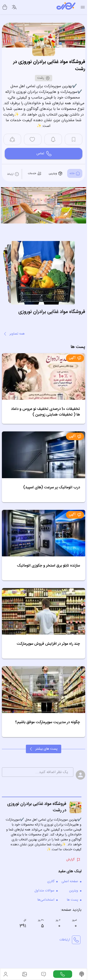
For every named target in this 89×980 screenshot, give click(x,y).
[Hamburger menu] (82, 7)
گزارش (70, 858)
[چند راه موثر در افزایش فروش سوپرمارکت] (43, 610)
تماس (40, 153)
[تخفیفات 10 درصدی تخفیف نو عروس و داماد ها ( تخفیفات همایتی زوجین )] (43, 375)
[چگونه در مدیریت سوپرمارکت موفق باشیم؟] (43, 688)
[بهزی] (65, 7)
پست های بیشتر (46, 747)
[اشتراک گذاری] (12, 139)
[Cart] (4, 7)
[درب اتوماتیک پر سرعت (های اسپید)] (43, 453)
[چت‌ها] (62, 974)
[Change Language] (14, 7)
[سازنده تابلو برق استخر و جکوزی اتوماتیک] (43, 531)
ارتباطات (64, 938)
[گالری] (24, 974)
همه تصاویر (17, 332)
